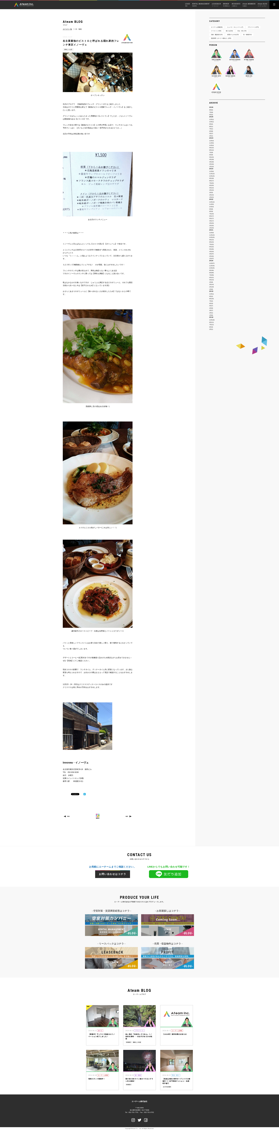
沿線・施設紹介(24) (217, 34)
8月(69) (211, 272)
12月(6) (211, 171)
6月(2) (211, 114)
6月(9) (211, 155)
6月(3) (211, 303)
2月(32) (211, 256)
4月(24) (211, 251)
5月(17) (211, 218)
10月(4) (211, 145)
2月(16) (211, 164)
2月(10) (211, 195)
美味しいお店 (68, 49)
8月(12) (211, 150)
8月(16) (211, 298)
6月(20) (211, 185)
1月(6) (211, 289)
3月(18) (211, 162)
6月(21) (211, 277)
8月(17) (211, 181)
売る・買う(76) (241, 31)
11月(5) (211, 143)
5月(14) (211, 188)
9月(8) (211, 209)
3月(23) (211, 223)
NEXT (127, 816)
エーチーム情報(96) (217, 27)
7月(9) (211, 112)
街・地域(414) (247, 34)
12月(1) (211, 119)
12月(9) (211, 232)
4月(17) (211, 221)
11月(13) (211, 235)
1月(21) (211, 197)
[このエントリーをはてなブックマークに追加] (84, 794)
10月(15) (211, 176)
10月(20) (211, 237)
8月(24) (211, 242)
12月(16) (211, 320)
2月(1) (211, 136)
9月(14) (211, 240)
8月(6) (211, 110)
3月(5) (211, 192)
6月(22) (211, 247)
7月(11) (211, 324)
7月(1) (211, 129)
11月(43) (211, 265)
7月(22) (211, 244)
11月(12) (211, 173)
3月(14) (211, 284)
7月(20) (211, 183)
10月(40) (211, 268)
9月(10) (211, 147)
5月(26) (211, 249)
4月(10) (211, 190)
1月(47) (211, 258)
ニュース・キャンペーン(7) (235, 27)
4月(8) (211, 282)
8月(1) (211, 126)
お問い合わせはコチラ (112, 874)
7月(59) (211, 275)
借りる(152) (229, 31)
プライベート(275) (253, 27)
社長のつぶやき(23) (233, 34)
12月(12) (211, 202)
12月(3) (211, 140)
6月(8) (211, 131)
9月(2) (211, 124)
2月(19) (211, 287)
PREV (68, 816)
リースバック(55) (216, 31)
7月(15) (211, 214)
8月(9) (211, 211)
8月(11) (211, 322)
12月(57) (211, 263)
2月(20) (211, 225)
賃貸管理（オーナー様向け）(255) (221, 38)
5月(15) (211, 157)
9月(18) (211, 178)
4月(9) (211, 308)
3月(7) (211, 310)
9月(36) (211, 270)
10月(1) (211, 122)
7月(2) (211, 301)
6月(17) (211, 216)
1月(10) (211, 166)
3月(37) (211, 254)
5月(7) (211, 133)
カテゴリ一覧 (67, 29)
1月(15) (211, 228)
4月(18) (211, 159)
